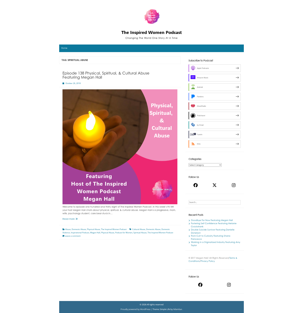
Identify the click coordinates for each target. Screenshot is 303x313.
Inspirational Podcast (80, 232)
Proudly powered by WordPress (136, 309)
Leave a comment (72, 236)
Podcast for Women (123, 232)
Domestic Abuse (79, 229)
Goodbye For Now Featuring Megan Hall (212, 220)
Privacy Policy (208, 261)
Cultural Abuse (138, 229)
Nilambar (177, 309)
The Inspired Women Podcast (151, 32)
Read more (73, 219)
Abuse (68, 229)
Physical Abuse (93, 229)
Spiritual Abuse (140, 232)
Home (64, 48)
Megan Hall (95, 232)
